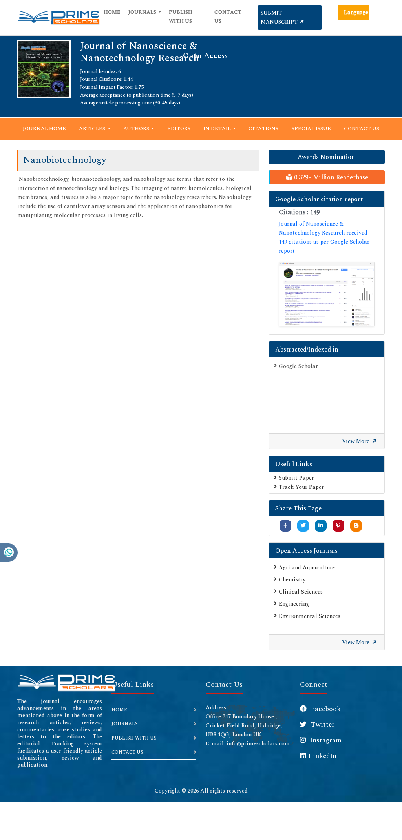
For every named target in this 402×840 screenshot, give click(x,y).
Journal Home (44, 129)
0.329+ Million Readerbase (330, 177)
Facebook (325, 709)
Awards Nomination (326, 157)
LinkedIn (322, 756)
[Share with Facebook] (285, 525)
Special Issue (311, 129)
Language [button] (356, 12)
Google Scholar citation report (319, 199)
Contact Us (227, 16)
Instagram (325, 740)
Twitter (321, 725)
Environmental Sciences (309, 616)
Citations (263, 129)
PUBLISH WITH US (134, 738)
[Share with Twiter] (303, 525)
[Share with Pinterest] (338, 525)
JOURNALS (124, 724)
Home (112, 12)
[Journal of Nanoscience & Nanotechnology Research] (44, 68)
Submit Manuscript (280, 17)
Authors (136, 129)
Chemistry (292, 580)
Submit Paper (296, 478)
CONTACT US (127, 752)
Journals (142, 12)
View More (356, 441)
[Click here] (326, 294)
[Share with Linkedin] (320, 525)
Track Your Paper (301, 487)
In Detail (217, 129)
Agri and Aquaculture (307, 567)
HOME (119, 710)
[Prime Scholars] (58, 17)
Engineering (294, 604)
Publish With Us (180, 16)
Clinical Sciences (301, 592)
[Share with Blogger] (356, 525)
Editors (178, 129)
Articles (92, 129)
